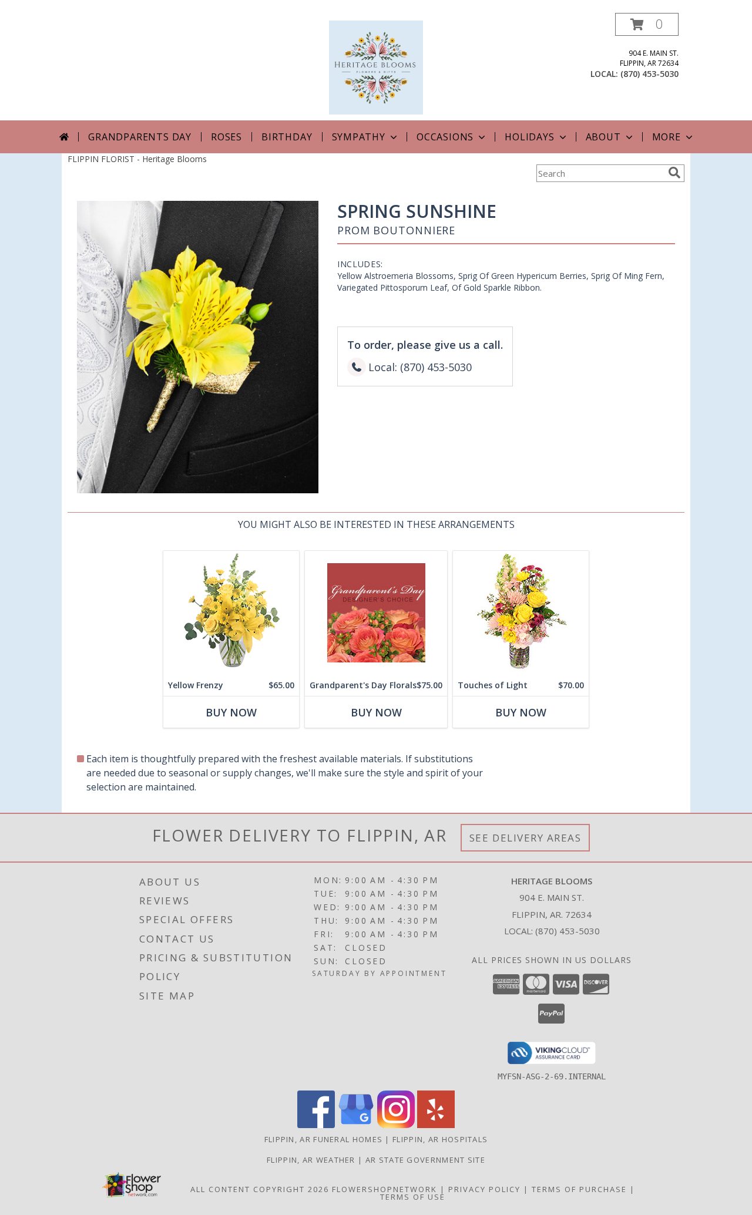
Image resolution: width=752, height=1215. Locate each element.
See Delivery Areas (525, 837)
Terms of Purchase (579, 1189)
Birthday (286, 136)
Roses (226, 136)
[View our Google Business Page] (356, 1124)
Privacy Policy (484, 1189)
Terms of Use (412, 1197)
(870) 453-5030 (649, 73)
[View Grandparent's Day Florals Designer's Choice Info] (376, 613)
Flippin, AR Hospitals (440, 1139)
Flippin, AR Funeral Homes (323, 1139)
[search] (674, 172)
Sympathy (358, 136)
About (603, 136)
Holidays (529, 136)
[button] (647, 24)
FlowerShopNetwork (384, 1189)
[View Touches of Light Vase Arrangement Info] (521, 613)
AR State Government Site (425, 1160)
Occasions (445, 136)
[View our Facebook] (316, 1124)
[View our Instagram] (396, 1124)
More (666, 136)
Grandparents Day (140, 136)
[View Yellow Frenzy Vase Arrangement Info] (231, 613)
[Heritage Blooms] (376, 66)
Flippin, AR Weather (311, 1160)
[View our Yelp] (436, 1124)
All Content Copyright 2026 (259, 1189)
